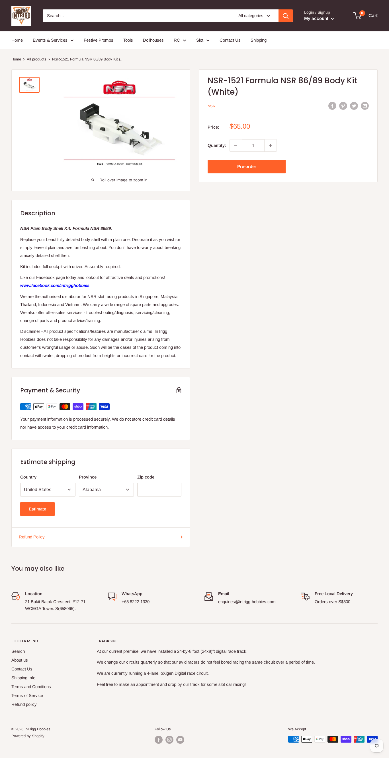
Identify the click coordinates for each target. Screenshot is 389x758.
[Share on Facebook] (332, 106)
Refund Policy (32, 536)
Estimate (37, 508)
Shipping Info (23, 677)
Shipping (259, 40)
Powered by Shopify (27, 736)
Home (17, 40)
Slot (199, 40)
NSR (211, 106)
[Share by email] (365, 106)
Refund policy (24, 704)
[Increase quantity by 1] (271, 146)
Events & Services (50, 40)
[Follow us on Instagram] (169, 740)
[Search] (286, 15)
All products (36, 59)
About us (19, 660)
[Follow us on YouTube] (180, 740)
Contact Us (230, 40)
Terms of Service (27, 695)
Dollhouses (153, 40)
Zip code (145, 477)
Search (18, 651)
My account (316, 18)
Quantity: (217, 145)
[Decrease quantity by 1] (236, 146)
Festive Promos (98, 40)
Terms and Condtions (31, 686)
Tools (128, 40)
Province (88, 477)
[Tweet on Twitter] (354, 106)
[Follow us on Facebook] (159, 740)
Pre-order (246, 166)
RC (177, 40)
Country (28, 477)
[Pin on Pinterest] (343, 106)
